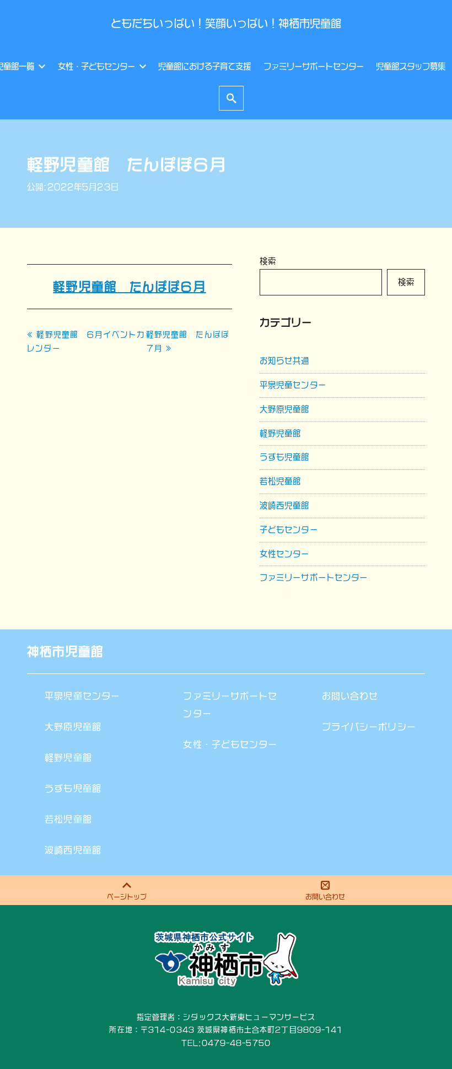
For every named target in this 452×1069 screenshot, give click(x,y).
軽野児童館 (281, 433)
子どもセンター (289, 529)
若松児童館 (281, 481)
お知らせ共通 (285, 361)
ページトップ (127, 896)
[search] (231, 98)
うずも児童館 (285, 457)
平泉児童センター (293, 385)
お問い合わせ (325, 896)
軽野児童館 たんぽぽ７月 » (187, 341)
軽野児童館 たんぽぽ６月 (129, 287)
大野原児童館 (285, 409)
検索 (268, 261)
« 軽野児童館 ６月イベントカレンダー (86, 341)
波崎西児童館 (285, 505)
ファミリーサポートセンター (314, 577)
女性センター (285, 554)
